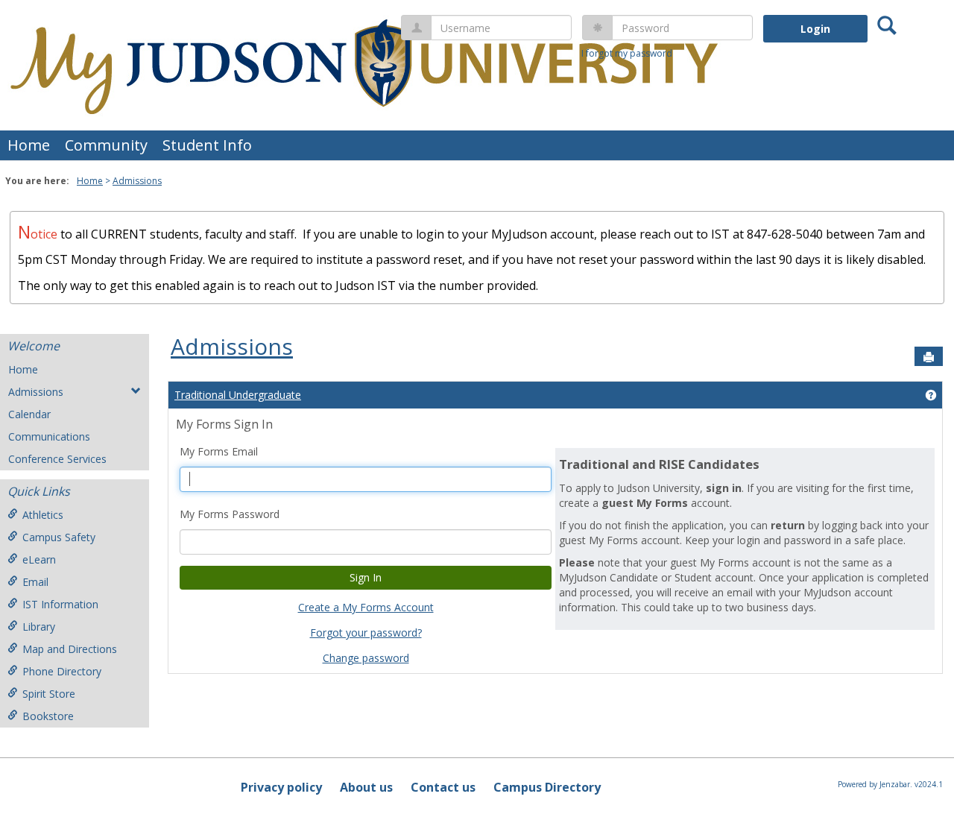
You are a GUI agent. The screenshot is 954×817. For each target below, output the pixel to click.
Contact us (443, 787)
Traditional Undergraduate (237, 395)
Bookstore (48, 716)
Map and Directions (69, 649)
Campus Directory (547, 787)
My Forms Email (219, 451)
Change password (366, 658)
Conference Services (57, 459)
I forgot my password (626, 53)
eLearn (39, 559)
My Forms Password (229, 514)
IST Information (60, 604)
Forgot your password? (366, 632)
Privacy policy (281, 787)
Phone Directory (61, 671)
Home (28, 145)
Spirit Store (48, 694)
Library (38, 626)
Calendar (29, 414)
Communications (49, 436)
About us (366, 787)
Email (35, 582)
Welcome (33, 346)
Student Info (207, 145)
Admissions (137, 180)
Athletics (42, 515)
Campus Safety (58, 537)
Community (106, 145)
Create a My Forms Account (366, 607)
